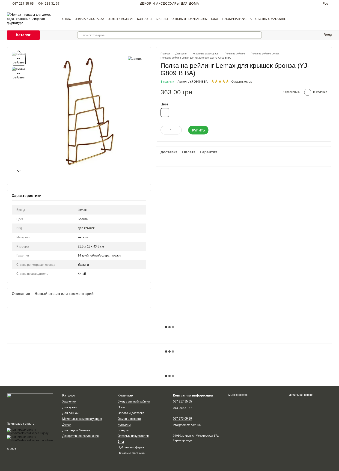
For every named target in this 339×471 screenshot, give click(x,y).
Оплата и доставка (89, 19)
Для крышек (86, 228)
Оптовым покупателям (190, 19)
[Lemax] (135, 58)
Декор (66, 424)
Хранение (69, 401)
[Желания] (316, 35)
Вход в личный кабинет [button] (134, 401)
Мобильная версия (300, 394)
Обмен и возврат (121, 19)
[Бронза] (165, 112)
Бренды (162, 19)
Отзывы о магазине (270, 19)
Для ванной (70, 413)
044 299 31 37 (48, 3)
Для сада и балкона (76, 430)
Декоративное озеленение (80, 436)
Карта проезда (183, 440)
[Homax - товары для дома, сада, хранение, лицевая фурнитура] (30, 404)
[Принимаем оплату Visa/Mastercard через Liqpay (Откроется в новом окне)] (31, 431)
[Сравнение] (307, 35)
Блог (215, 19)
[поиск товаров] (258, 35)
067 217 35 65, (23, 3)
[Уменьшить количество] (164, 130)
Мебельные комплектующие (82, 418)
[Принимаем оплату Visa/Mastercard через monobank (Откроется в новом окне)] (31, 438)
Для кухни (69, 407)
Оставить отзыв (241, 81)
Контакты (144, 19)
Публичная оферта (237, 19)
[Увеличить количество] (178, 130)
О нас (66, 19)
